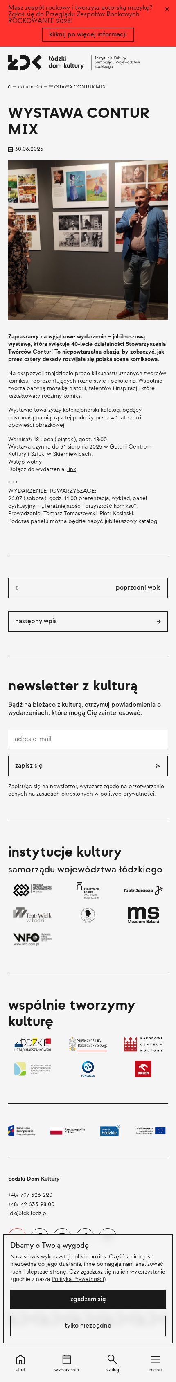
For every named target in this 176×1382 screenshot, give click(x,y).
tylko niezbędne (88, 1326)
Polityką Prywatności (78, 1279)
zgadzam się (88, 1299)
